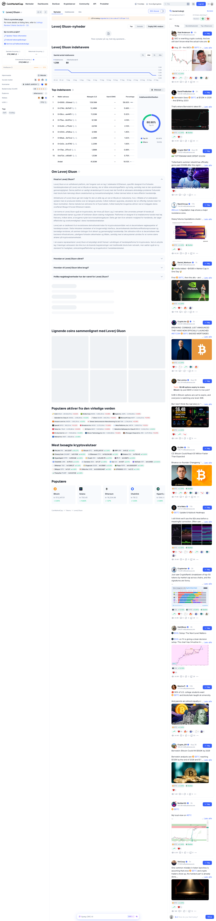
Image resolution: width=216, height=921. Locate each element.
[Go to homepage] (12, 4)
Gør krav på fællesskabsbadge (17, 44)
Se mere (210, 11)
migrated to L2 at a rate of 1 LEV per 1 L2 (114, 18)
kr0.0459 (147, 412)
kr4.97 (121, 412)
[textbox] (190, 917)
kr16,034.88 (104, 404)
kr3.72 (127, 419)
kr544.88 (69, 408)
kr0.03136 (68, 423)
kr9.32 (124, 400)
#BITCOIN (176, 333)
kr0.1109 (70, 404)
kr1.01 (65, 419)
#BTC (189, 815)
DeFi (4, 113)
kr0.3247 (66, 400)
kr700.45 (135, 404)
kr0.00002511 (130, 415)
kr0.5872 (126, 408)
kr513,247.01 (97, 400)
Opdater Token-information (16, 36)
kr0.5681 (99, 415)
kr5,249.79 (100, 408)
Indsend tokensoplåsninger (16, 40)
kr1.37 (95, 412)
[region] (80, 4)
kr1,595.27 (67, 415)
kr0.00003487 (96, 419)
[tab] (131, 26)
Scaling (11, 113)
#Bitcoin (175, 210)
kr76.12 (67, 412)
